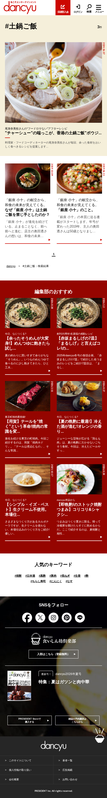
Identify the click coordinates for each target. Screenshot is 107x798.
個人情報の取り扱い (20, 770)
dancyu (10, 266)
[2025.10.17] (27, 479)
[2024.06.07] (53, 82)
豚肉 (53, 575)
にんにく (56, 581)
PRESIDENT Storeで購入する (29, 720)
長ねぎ (65, 575)
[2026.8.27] (79, 396)
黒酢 (42, 575)
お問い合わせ (69, 779)
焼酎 (18, 575)
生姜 (77, 575)
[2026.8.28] (27, 313)
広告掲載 (67, 770)
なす (69, 581)
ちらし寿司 (38, 581)
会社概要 (14, 779)
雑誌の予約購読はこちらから (77, 720)
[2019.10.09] (27, 178)
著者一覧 (67, 760)
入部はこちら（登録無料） (53, 654)
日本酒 (30, 575)
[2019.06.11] (79, 178)
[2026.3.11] (27, 396)
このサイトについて (20, 760)
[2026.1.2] (79, 313)
